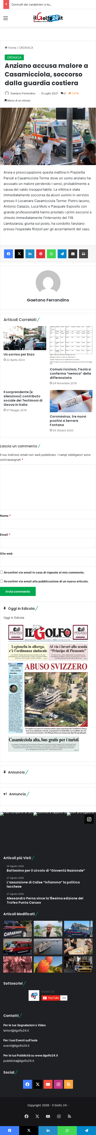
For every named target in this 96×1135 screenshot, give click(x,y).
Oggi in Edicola (14, 617)
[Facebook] (8, 253)
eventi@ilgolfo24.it (16, 1045)
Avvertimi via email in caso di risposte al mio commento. (44, 572)
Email (5, 534)
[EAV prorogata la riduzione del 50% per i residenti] (17, 947)
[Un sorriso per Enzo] (25, 338)
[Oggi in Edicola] (48, 755)
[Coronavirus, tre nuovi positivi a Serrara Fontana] (71, 401)
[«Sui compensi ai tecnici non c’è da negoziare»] (48, 929)
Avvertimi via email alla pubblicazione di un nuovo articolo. (46, 581)
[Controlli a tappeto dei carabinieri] (17, 929)
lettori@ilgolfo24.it (16, 1030)
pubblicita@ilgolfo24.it (18, 1060)
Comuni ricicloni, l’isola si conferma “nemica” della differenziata (70, 373)
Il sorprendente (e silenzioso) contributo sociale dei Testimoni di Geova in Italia (23, 398)
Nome (5, 515)
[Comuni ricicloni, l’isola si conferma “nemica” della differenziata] (71, 345)
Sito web (6, 553)
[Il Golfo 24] (48, 18)
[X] (19, 253)
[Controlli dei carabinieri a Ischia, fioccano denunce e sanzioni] (78, 929)
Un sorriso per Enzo (19, 354)
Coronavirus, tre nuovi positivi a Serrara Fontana (68, 420)
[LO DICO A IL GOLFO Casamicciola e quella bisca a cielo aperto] (78, 947)
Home (12, 47)
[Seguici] (89, 819)
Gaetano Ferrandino (22, 93)
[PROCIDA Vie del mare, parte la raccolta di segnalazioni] (48, 947)
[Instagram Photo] (16, 829)
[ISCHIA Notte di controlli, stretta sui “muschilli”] (78, 964)
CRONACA (26, 47)
